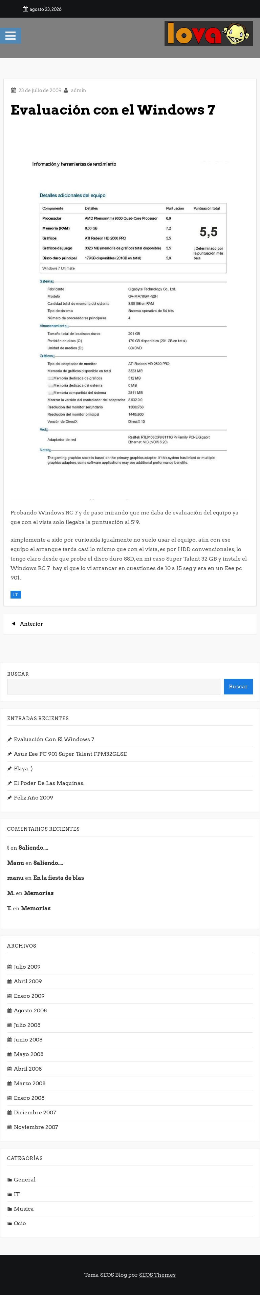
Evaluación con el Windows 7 (54, 739)
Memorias (39, 893)
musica (24, 1209)
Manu (15, 863)
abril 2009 (28, 981)
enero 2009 (29, 996)
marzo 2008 (30, 1083)
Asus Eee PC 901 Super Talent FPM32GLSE (70, 754)
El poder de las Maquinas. (49, 783)
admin (78, 90)
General (25, 1179)
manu (15, 878)
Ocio (20, 1223)
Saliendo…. (33, 848)
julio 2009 (27, 967)
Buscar (18, 674)
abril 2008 (28, 1069)
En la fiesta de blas (58, 878)
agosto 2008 (30, 1010)
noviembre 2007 (36, 1127)
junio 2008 (28, 1039)
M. (11, 893)
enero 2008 (29, 1098)
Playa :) (23, 768)
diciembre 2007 (35, 1112)
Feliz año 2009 (33, 797)
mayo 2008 (29, 1054)
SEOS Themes (157, 1275)
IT (15, 594)
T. (9, 908)
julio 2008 (27, 1025)
